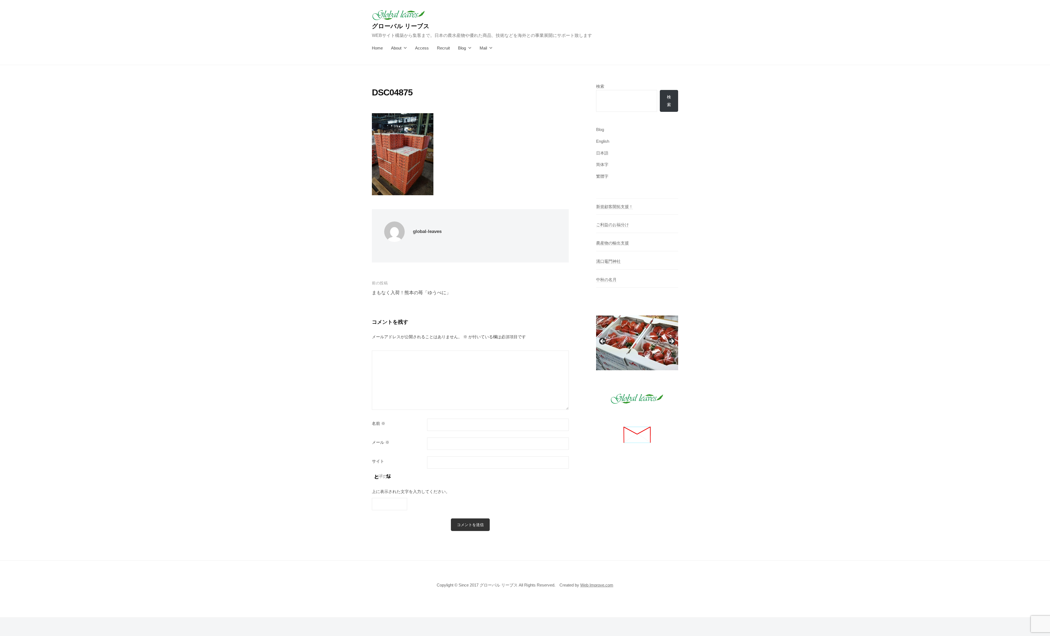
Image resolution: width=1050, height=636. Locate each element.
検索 (600, 86)
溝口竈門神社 (608, 261)
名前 (378, 423)
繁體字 (602, 176)
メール (380, 442)
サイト (378, 461)
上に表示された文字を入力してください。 (411, 491)
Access (422, 48)
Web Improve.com (596, 585)
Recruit (443, 48)
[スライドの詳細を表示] (637, 343)
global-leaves (427, 231)
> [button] (671, 341)
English (602, 141)
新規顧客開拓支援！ (614, 206)
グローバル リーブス (401, 26)
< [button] (603, 341)
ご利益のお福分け (612, 224)
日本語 (602, 153)
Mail (483, 48)
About (396, 48)
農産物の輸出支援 (612, 243)
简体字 (602, 164)
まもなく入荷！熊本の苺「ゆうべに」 (411, 292)
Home (377, 48)
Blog (462, 48)
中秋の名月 (606, 279)
